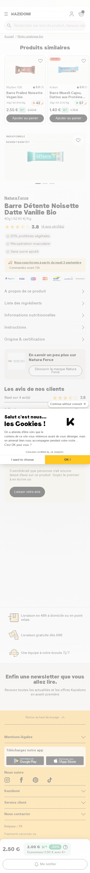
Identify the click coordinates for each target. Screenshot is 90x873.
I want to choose (22, 459)
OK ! (67, 459)
